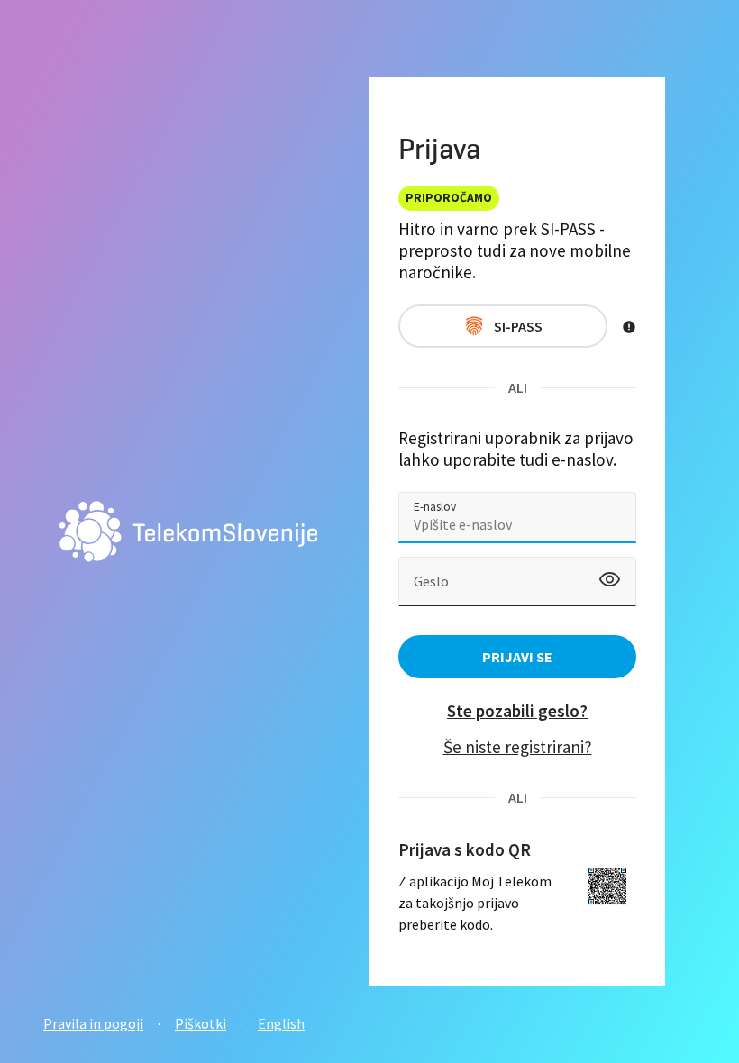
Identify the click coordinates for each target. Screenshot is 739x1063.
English (281, 1023)
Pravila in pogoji (93, 1023)
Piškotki (200, 1023)
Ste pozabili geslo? (517, 711)
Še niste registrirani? (517, 747)
